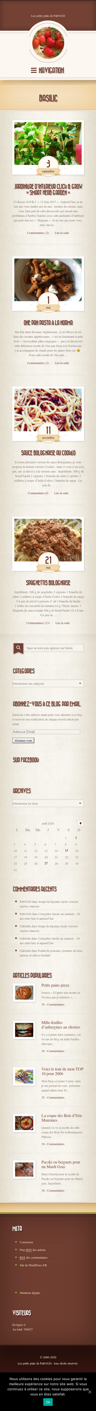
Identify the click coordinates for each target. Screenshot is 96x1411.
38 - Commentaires (53, 1004)
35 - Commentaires (53, 1097)
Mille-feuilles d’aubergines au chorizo (60, 1024)
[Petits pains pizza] (24, 993)
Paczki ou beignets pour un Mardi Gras (60, 1164)
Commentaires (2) (38, 233)
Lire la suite (62, 233)
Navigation (51, 70)
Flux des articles (33, 1250)
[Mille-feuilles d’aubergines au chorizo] (24, 1030)
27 (46, 863)
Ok (48, 1402)
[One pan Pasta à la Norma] (48, 283)
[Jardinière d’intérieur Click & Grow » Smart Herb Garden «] (48, 147)
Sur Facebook (26, 760)
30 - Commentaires (53, 1144)
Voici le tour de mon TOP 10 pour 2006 (62, 1071)
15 (66, 850)
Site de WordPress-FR (33, 1265)
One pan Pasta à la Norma (48, 323)
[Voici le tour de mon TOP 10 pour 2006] (24, 1076)
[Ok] (89, 1391)
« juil (80, 823)
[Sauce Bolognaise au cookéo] (48, 414)
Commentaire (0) (38, 493)
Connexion (26, 1242)
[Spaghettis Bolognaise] (48, 544)
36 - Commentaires (53, 1051)
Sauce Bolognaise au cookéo (48, 453)
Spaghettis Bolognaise (48, 583)
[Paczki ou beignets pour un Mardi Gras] (24, 1169)
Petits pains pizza (55, 985)
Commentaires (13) (38, 623)
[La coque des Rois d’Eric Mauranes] (24, 1123)
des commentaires (34, 1257)
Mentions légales (30, 1293)
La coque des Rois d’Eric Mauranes (61, 1117)
